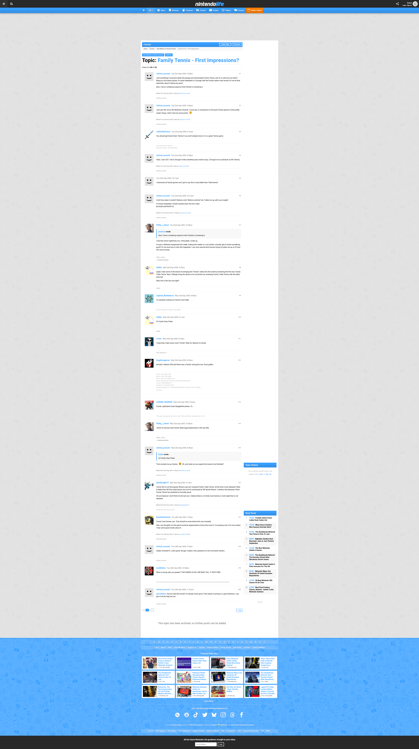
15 (240, 448)
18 (240, 546)
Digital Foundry (199, 731)
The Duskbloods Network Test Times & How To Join (262, 533)
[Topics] (4, 4)
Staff (170, 648)
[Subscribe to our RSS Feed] (177, 715)
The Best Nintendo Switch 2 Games (259, 549)
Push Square (160, 731)
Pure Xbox (172, 731)
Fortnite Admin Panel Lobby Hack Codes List (260, 519)
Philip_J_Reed (162, 225)
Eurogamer (231, 731)
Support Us (192, 648)
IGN (222, 731)
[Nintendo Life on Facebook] (242, 715)
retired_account (163, 73)
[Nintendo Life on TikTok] (196, 715)
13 (240, 402)
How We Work (179, 648)
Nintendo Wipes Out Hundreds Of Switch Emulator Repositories (260, 573)
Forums (147, 44)
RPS (268, 731)
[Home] (144, 10)
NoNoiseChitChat (163, 260)
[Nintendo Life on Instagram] (223, 715)
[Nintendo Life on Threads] (232, 715)
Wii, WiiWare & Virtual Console (166, 49)
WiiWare (169, 55)
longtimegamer (163, 360)
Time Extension (184, 731)
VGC (239, 731)
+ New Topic (225, 44)
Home (145, 49)
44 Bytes (214, 725)
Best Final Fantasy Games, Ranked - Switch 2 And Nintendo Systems (261, 589)
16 (240, 482)
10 (240, 317)
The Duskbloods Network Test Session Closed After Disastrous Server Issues (262, 557)
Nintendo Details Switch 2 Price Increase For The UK (262, 565)
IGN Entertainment (196, 725)
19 (240, 568)
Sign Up (409, 5)
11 (240, 338)
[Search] (11, 4)
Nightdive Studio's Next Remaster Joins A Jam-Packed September (261, 541)
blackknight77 (162, 482)
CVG (262, 731)
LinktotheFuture (163, 131)
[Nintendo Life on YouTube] (187, 715)
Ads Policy (238, 648)
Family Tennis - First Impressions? (198, 60)
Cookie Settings (258, 648)
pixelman (162, 232)
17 (240, 517)
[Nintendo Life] (209, 4)
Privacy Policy (212, 648)
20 (240, 589)
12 (240, 360)
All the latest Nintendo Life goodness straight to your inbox (209, 739)
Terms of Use (226, 648)
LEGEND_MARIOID (164, 402)
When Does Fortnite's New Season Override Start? (260, 526)
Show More (209, 701)
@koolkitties (161, 594)
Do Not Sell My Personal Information (241, 725)
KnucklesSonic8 (163, 517)
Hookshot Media (176, 725)
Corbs (158, 338)
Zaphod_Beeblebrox (165, 295)
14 (240, 423)
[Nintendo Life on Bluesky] (214, 715)
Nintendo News (213, 731)
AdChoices (224, 725)
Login (404, 5)
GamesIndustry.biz (251, 731)
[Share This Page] (397, 4)
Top (156, 648)
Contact (202, 648)
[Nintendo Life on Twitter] (205, 715)
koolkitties (161, 568)
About (163, 648)
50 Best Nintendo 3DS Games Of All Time (260, 581)
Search (237, 44)
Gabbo (159, 267)
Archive (247, 648)
